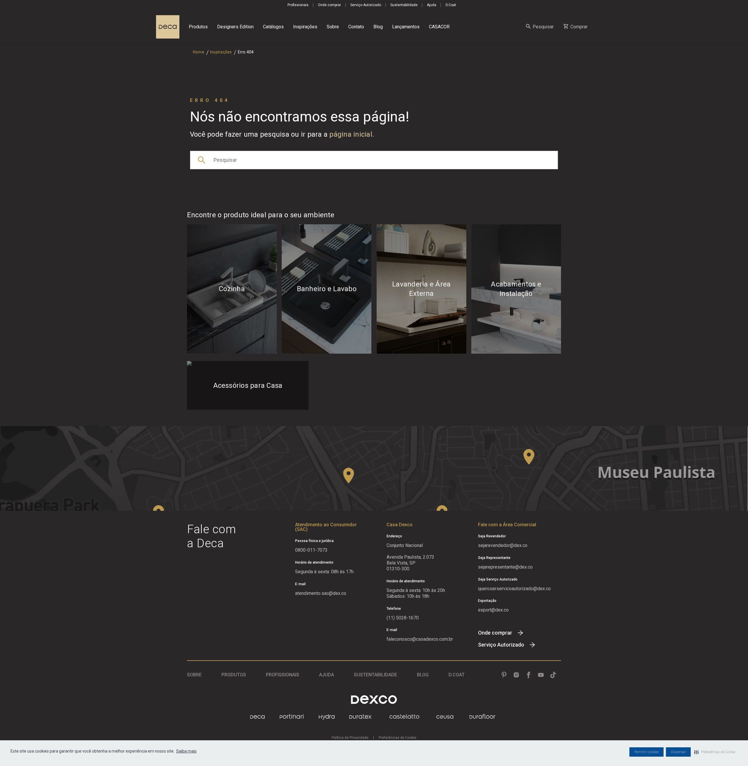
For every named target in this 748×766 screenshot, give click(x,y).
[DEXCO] (374, 699)
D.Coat (451, 5)
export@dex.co (493, 610)
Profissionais (298, 5)
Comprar (579, 26)
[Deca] (167, 27)
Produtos (198, 26)
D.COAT (457, 675)
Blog (378, 26)
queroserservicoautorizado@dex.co (514, 588)
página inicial (350, 134)
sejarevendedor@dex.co (502, 545)
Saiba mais (186, 751)
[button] (714, 752)
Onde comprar (329, 5)
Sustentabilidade (404, 5)
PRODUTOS (233, 675)
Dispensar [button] (678, 752)
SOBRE (194, 675)
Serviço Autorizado (365, 5)
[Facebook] (528, 675)
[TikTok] (553, 675)
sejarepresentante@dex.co (505, 567)
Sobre (333, 26)
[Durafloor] (482, 717)
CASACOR (439, 26)
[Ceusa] (444, 717)
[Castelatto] (404, 717)
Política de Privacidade (350, 738)
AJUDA (326, 675)
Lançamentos (406, 26)
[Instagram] (516, 675)
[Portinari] (291, 717)
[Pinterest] (504, 675)
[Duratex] (360, 717)
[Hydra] (326, 717)
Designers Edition (235, 26)
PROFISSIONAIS (282, 675)
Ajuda (431, 5)
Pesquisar (543, 26)
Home (198, 52)
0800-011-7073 (311, 550)
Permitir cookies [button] (646, 752)
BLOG (423, 675)
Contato (356, 26)
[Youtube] (541, 675)
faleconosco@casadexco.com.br (420, 639)
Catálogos (273, 26)
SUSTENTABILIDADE (375, 675)
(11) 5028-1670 (403, 618)
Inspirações (305, 26)
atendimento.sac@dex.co (320, 593)
